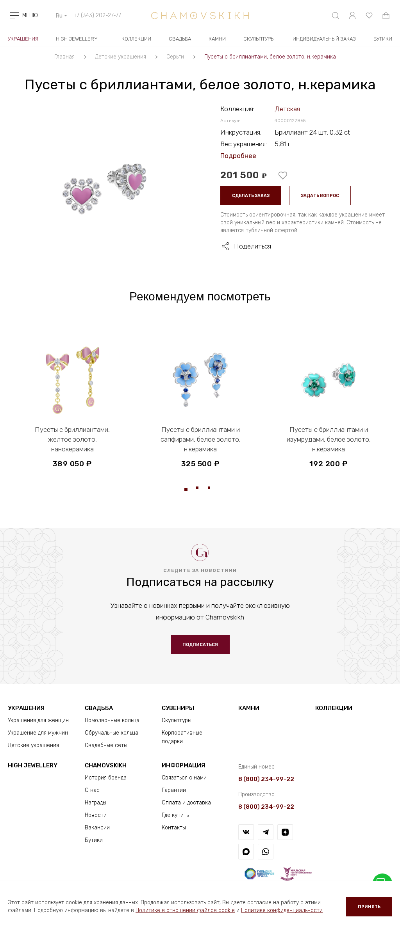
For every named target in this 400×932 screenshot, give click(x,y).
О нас (92, 790)
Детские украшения (33, 745)
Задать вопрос (320, 195)
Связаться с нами (184, 777)
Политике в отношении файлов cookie (185, 910)
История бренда (106, 777)
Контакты (174, 827)
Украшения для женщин (38, 720)
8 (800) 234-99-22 (266, 779)
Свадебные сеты (106, 745)
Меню (30, 15)
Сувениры (178, 708)
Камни (217, 39)
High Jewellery (77, 39)
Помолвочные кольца (112, 720)
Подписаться (200, 644)
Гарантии (174, 790)
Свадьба (180, 39)
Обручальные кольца (111, 733)
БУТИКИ (382, 39)
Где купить (175, 815)
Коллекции (136, 39)
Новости (96, 815)
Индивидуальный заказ (324, 39)
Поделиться (252, 246)
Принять (369, 906)
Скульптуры (259, 39)
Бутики (94, 840)
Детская (287, 109)
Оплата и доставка (186, 802)
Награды (95, 802)
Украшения (23, 39)
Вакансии (97, 827)
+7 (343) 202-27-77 (97, 15)
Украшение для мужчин (38, 733)
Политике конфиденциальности (282, 910)
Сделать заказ (251, 195)
